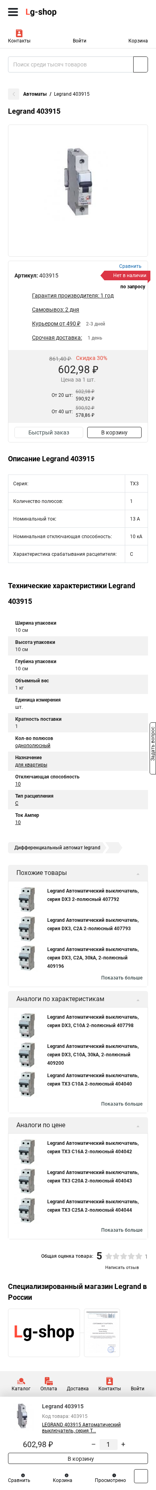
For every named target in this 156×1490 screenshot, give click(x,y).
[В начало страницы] (141, 1476)
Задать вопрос (153, 744)
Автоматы (35, 94)
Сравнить (19, 1480)
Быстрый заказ (48, 432)
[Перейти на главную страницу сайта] (60, 12)
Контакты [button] (19, 41)
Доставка (78, 1388)
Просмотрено (110, 1480)
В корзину (114, 432)
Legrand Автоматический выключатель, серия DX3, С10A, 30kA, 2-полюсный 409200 (93, 1055)
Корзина (138, 41)
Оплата (48, 1388)
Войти (79, 41)
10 (18, 784)
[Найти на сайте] (140, 64)
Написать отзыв (122, 1267)
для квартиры (31, 765)
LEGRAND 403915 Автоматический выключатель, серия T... (81, 1428)
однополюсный (32, 745)
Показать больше (121, 978)
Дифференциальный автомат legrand (57, 848)
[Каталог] (13, 12)
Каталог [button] (21, 1388)
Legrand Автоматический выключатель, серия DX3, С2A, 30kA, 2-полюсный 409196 (93, 958)
